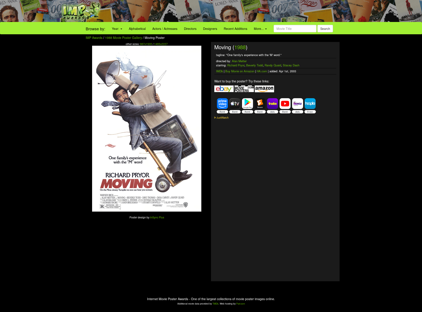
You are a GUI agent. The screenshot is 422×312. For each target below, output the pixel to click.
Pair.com (240, 303)
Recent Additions (235, 28)
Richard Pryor (235, 65)
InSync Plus (157, 217)
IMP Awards (94, 37)
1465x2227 (161, 44)
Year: (116, 28)
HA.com (262, 71)
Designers (210, 28)
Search (325, 28)
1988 (240, 47)
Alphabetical (137, 28)
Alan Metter (239, 61)
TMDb (215, 303)
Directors (190, 28)
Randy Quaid (273, 65)
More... (259, 28)
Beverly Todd (254, 65)
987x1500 (146, 44)
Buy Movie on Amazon (239, 71)
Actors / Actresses (164, 28)
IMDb (219, 71)
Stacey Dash (291, 65)
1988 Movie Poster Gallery (123, 37)
